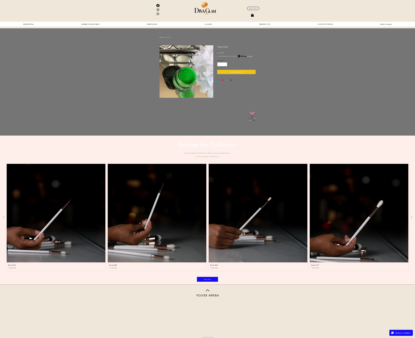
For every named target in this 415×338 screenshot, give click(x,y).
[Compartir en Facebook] (218, 80)
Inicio (161, 37)
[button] (252, 15)
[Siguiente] (411, 217)
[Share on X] (231, 80)
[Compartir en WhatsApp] (227, 80)
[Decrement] (219, 64)
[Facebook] (158, 5)
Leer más (249, 56)
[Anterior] (3, 217)
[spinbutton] (222, 64)
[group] (207, 217)
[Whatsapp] (158, 13)
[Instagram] (158, 9)
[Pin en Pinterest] (222, 80)
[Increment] (225, 64)
